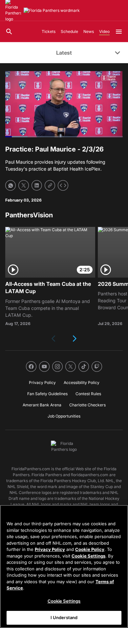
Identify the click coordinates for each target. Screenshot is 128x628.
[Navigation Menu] (119, 32)
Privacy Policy (50, 549)
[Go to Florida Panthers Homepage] (52, 11)
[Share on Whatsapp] (10, 185)
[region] (64, 566)
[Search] (9, 32)
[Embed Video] (63, 185)
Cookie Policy (89, 549)
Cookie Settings (88, 556)
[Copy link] (50, 185)
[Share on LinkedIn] (37, 185)
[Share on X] (23, 185)
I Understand (64, 617)
